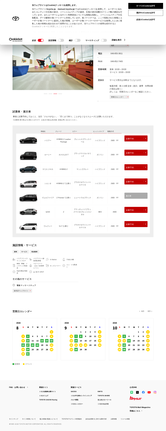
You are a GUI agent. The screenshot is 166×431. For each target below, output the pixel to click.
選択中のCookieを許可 (145, 13)
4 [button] (59, 94)
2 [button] (49, 94)
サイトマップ (13, 419)
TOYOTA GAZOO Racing (48, 400)
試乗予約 (130, 139)
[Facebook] (143, 392)
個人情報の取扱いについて (49, 419)
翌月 (149, 311)
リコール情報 (125, 419)
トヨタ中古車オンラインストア (81, 396)
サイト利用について (29, 419)
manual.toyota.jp (66, 9)
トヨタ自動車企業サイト (47, 391)
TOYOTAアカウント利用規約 (72, 419)
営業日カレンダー (117, 97)
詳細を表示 (117, 40)
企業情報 (114, 419)
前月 (142, 311)
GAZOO (73, 391)
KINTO (100, 391)
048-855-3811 (117, 53)
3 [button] (54, 94)
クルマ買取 (74, 400)
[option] (53, 63)
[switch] (61, 40)
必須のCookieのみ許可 (145, 19)
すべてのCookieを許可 (145, 6)
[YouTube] (149, 392)
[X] (137, 392)
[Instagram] (155, 392)
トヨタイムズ (43, 396)
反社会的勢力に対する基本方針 (96, 419)
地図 (112, 45)
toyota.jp (51, 9)
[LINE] (132, 392)
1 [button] (44, 94)
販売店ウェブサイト (21, 291)
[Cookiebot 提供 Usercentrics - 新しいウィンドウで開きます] (15, 40)
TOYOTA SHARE (104, 396)
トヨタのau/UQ (103, 404)
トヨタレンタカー (77, 404)
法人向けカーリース (104, 400)
